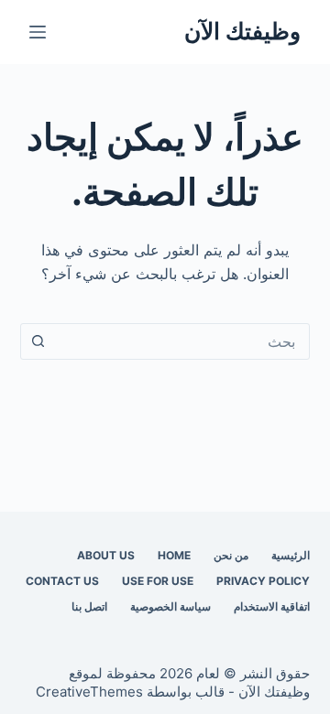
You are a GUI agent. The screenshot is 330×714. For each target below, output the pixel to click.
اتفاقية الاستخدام (272, 606)
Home (174, 555)
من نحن (231, 555)
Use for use (157, 581)
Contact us (62, 581)
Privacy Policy (263, 581)
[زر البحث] (38, 341)
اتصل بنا (89, 606)
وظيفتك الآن (242, 31)
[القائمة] (37, 32)
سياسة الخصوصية (170, 606)
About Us (106, 555)
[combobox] (183, 341)
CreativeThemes (89, 691)
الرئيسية (290, 555)
